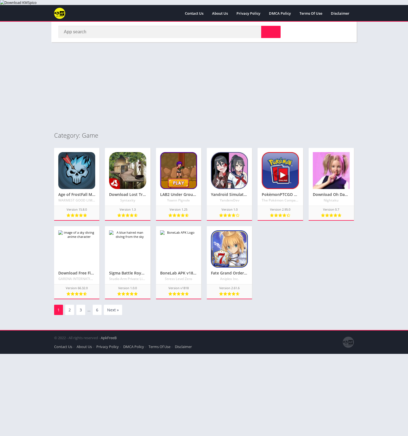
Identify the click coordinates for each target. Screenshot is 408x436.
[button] (271, 32)
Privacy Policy (248, 13)
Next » (113, 309)
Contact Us (194, 13)
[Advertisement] (204, 86)
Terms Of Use (310, 13)
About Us (220, 13)
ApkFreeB (109, 337)
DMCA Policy (280, 13)
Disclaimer (340, 13)
